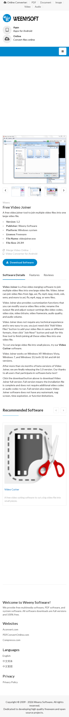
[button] (20, 29)
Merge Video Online (17, 250)
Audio (38, 6)
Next (63, 190)
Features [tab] (34, 275)
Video (27, 6)
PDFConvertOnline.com (16, 634)
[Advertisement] (34, 96)
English (7, 655)
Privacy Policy (10, 682)
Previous (5, 190)
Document (45, 2)
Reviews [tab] (49, 275)
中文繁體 (8, 666)
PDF (34, 2)
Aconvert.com (10, 629)
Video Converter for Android (21, 253)
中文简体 (8, 661)
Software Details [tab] (14, 275)
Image (58, 2)
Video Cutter (11, 489)
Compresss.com (11, 639)
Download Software (21, 262)
